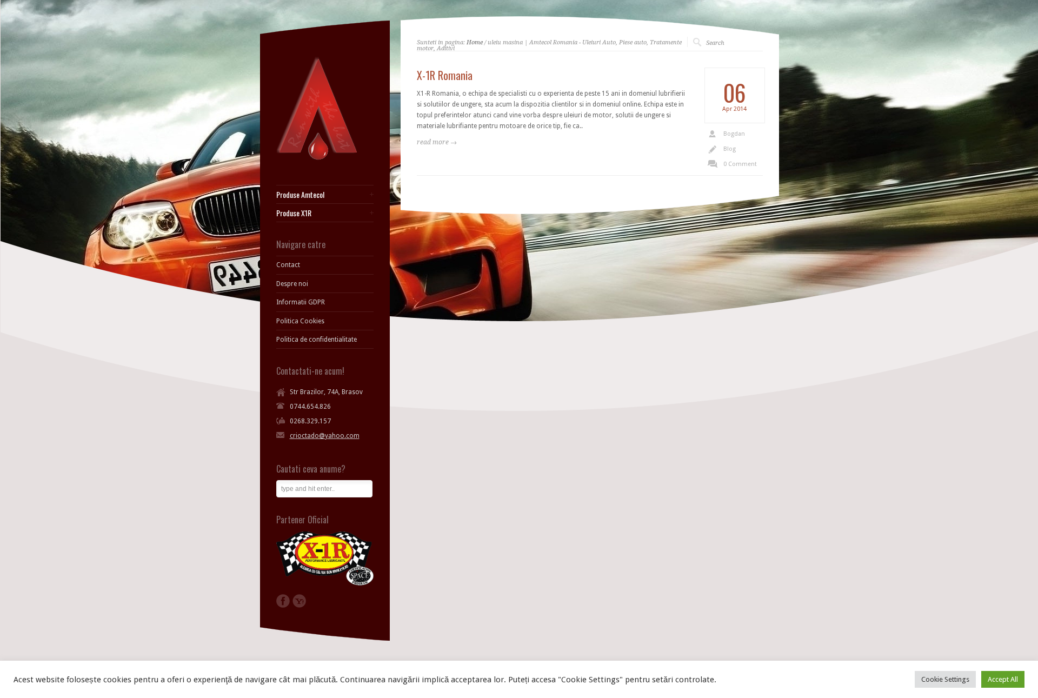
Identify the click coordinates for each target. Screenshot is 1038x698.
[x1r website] (325, 583)
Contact (288, 265)
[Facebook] (283, 601)
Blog (729, 148)
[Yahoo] (299, 601)
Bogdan (734, 133)
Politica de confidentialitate (316, 339)
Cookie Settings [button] (945, 679)
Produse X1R (293, 213)
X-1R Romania (445, 75)
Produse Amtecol (300, 194)
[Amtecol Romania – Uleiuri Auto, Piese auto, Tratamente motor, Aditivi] (316, 158)
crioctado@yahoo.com (325, 436)
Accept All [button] (1003, 679)
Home (475, 42)
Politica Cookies (300, 321)
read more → (437, 142)
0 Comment (740, 164)
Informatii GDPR (300, 302)
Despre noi (292, 284)
